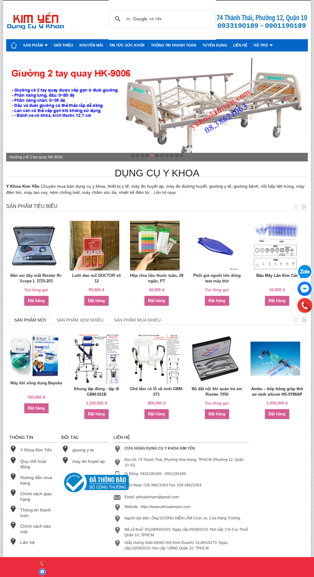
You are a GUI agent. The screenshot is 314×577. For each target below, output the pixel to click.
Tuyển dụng (214, 45)
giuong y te (83, 449)
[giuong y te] (262, 28)
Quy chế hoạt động (33, 464)
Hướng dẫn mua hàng (36, 480)
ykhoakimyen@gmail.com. (158, 497)
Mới (30, 320)
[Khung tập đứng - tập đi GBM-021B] (96, 359)
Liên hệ (240, 45)
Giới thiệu (63, 45)
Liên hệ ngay (165, 192)
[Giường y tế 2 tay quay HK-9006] (157, 108)
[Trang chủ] (14, 45)
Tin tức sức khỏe (127, 45)
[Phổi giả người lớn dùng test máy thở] (216, 245)
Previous (296, 206)
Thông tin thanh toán (173, 45)
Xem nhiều (79, 320)
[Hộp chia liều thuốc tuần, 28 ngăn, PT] (156, 245)
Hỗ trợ (261, 45)
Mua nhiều (137, 320)
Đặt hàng (36, 300)
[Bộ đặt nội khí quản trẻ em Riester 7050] (216, 359)
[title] (42, 564)
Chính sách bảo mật (35, 529)
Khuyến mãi (91, 45)
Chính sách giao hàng (36, 496)
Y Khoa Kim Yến (36, 449)
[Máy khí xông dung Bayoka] (36, 356)
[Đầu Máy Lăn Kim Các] (277, 245)
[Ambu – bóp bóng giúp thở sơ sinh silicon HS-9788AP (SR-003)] (277, 359)
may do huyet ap (88, 461)
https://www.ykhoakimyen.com (165, 507)
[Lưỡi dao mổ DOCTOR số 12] (96, 245)
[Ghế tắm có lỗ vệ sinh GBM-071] (156, 359)
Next (304, 206)
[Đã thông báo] (85, 483)
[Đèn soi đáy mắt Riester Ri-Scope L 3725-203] (36, 245)
